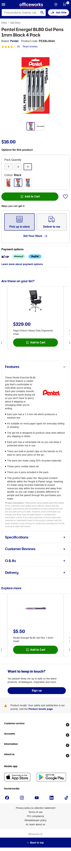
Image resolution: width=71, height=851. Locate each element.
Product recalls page (40, 709)
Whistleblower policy (35, 820)
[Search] (42, 12)
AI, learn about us (35, 824)
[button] (3, 5)
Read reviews (30, 46)
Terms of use (35, 812)
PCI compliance (35, 816)
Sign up (37, 690)
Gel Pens (15, 22)
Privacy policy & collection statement (35, 808)
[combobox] (24, 12)
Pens (4, 22)
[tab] (35, 367)
